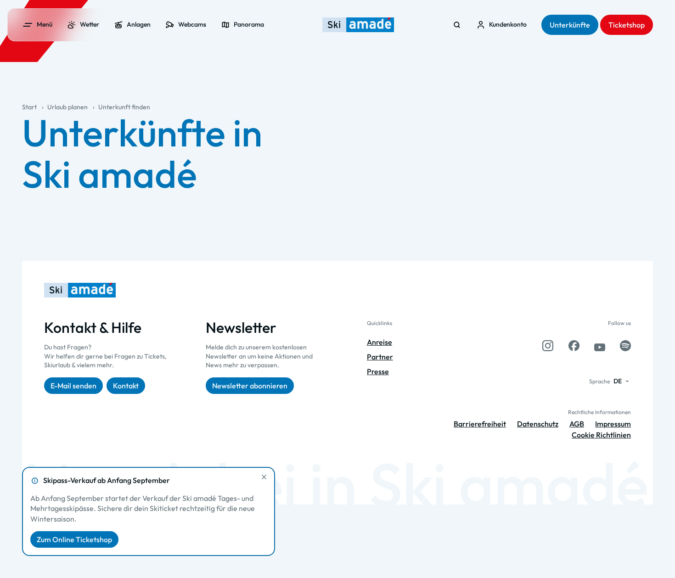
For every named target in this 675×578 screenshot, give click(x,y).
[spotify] (625, 346)
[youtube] (599, 346)
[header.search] (456, 24)
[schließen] (264, 477)
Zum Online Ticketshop (74, 539)
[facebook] (573, 346)
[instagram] (548, 346)
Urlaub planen (67, 107)
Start (29, 107)
